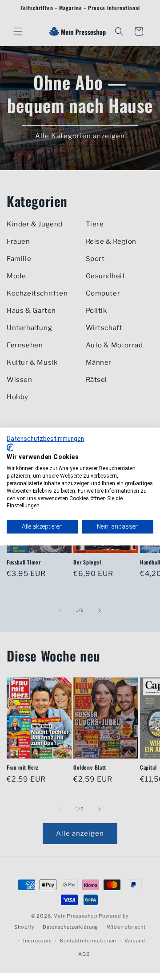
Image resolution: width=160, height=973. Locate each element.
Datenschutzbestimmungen (45, 438)
